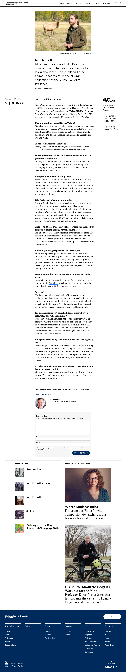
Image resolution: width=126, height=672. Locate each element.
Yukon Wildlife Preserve (81, 111)
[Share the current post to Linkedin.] (13, 103)
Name (38, 437)
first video (53, 283)
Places (67, 635)
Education (51, 389)
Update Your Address (92, 645)
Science (7, 635)
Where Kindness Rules (81, 507)
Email (38, 442)
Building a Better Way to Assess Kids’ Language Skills (42, 527)
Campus (97, 3)
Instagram (108, 638)
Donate (112, 617)
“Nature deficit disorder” (46, 203)
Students (48, 635)
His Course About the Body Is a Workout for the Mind (88, 589)
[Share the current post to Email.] (17, 103)
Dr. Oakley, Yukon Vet (77, 325)
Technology (9, 638)
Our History (69, 631)
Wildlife (43, 389)
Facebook (108, 631)
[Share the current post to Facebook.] (9, 103)
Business (8, 642)
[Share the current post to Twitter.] (6, 103)
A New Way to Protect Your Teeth (110, 128)
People (87, 3)
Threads (108, 642)
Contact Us (89, 652)
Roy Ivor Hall (34, 469)
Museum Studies (82, 389)
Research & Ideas (65, 3)
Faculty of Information (66, 389)
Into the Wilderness (38, 483)
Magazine (106, 3)
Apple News (109, 645)
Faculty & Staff (50, 638)
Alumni (47, 631)
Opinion (79, 3)
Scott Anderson (45, 89)
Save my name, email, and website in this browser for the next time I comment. (61, 448)
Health (7, 631)
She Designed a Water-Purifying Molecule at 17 (109, 118)
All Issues (88, 638)
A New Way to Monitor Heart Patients (108, 107)
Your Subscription (91, 642)
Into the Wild (34, 497)
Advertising (89, 648)
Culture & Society (11, 645)
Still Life (31, 511)
